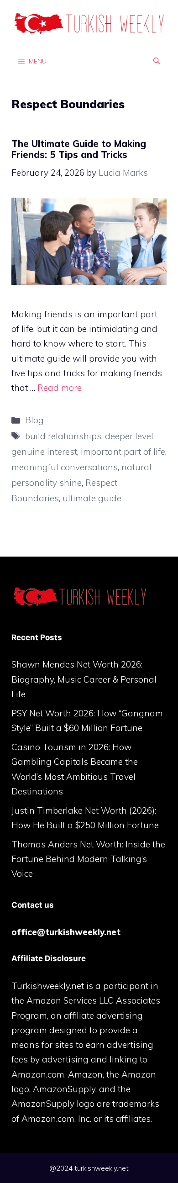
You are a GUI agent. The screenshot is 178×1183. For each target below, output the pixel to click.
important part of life (123, 451)
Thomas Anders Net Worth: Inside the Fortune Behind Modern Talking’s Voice (88, 859)
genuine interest (44, 451)
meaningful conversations (64, 467)
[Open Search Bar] (156, 60)
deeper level (129, 436)
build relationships (63, 436)
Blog (34, 420)
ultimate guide (92, 498)
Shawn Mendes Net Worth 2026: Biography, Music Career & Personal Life (84, 679)
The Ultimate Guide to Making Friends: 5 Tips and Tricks (78, 149)
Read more (59, 387)
